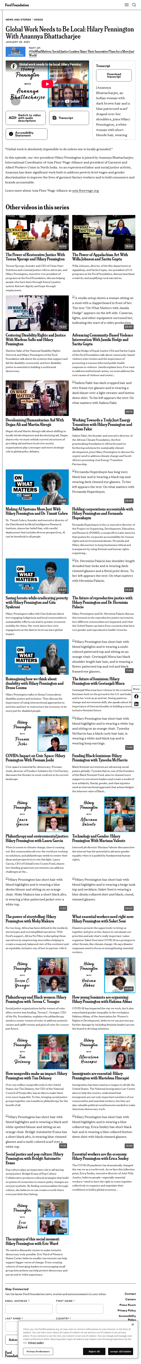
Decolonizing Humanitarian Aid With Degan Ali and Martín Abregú (35, 422)
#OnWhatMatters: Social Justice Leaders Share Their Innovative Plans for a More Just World (81, 53)
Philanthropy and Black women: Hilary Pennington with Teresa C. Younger (36, 999)
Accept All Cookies (120, 1351)
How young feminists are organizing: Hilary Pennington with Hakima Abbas (102, 999)
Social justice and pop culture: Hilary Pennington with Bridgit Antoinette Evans (34, 1158)
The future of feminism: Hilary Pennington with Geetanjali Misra (98, 681)
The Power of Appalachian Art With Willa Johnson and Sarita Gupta (100, 256)
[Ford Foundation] (13, 1354)
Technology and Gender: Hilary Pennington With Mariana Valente (98, 838)
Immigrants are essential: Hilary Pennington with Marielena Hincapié (100, 1075)
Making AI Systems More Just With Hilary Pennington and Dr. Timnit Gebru (37, 511)
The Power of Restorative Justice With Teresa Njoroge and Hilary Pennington (35, 256)
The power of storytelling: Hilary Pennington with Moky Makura (31, 918)
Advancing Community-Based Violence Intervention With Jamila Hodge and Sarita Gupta (102, 339)
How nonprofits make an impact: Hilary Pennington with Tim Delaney (36, 1075)
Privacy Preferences (38, 1351)
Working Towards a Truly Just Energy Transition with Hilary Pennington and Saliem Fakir (102, 424)
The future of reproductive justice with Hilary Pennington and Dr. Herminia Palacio (102, 602)
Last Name (14, 1318)
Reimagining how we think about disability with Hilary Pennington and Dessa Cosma (35, 683)
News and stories (18, 19)
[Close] (133, 1324)
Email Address (17, 1301)
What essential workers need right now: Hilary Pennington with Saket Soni (103, 918)
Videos (38, 19)
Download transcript (114, 75)
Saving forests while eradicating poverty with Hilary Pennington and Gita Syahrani (37, 602)
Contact (130, 1293)
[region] (78, 1339)
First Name (65, 1301)
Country (63, 1318)
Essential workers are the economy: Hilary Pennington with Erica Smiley (100, 1156)
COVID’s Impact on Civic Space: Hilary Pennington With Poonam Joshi (35, 757)
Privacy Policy (127, 1310)
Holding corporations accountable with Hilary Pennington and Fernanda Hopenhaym (102, 513)
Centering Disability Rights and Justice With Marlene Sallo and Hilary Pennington (36, 339)
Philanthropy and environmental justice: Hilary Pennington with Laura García (37, 838)
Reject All (94, 1351)
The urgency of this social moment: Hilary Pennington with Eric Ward (33, 1241)
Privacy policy (36, 1342)
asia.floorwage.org (85, 190)
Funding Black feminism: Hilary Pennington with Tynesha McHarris (99, 757)
